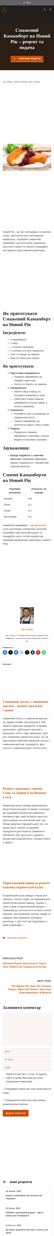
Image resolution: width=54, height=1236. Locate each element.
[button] (44, 9)
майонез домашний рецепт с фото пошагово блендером (24, 1214)
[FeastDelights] (4, 9)
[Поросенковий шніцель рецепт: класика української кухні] (27, 874)
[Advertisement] (27, 115)
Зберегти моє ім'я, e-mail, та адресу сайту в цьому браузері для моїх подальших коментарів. (26, 1078)
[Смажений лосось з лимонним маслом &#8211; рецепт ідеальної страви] (27, 693)
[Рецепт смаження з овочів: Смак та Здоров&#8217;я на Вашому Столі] (27, 780)
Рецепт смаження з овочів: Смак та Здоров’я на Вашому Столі (24, 793)
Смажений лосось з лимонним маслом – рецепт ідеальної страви (25, 706)
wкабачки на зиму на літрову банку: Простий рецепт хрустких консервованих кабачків (29, 989)
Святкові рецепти (30, 58)
